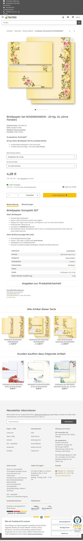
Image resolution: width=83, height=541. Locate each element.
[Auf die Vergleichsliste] (67, 40)
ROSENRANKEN (71, 251)
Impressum (35, 451)
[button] (63, 17)
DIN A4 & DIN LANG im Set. (68, 254)
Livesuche (10, 433)
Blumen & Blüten (20, 130)
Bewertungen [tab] (27, 204)
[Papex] (11, 17)
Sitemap (9, 451)
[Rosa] (73, 269)
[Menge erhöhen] (37, 195)
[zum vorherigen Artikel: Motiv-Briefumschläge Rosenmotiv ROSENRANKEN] (70, 31)
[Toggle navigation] (3, 16)
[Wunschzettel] (67, 17)
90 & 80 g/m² (71, 265)
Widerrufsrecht (36, 447)
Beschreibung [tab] (12, 204)
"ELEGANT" (72, 261)
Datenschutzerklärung (42, 415)
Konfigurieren (65, 527)
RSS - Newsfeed (12, 444)
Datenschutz (35, 436)
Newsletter (10, 447)
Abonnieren (69, 422)
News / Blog (11, 436)
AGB (32, 433)
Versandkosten (36, 444)
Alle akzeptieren (64, 521)
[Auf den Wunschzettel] (72, 40)
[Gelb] (69, 269)
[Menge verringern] (9, 195)
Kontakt (9, 440)
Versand (23, 178)
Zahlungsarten (36, 440)
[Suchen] (79, 22)
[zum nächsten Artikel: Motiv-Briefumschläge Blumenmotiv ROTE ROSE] (74, 31)
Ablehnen (64, 533)
